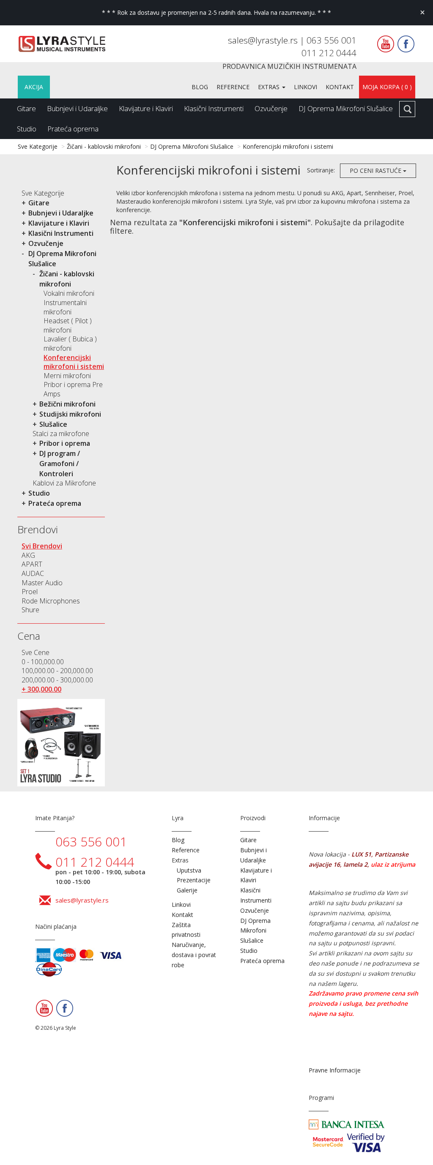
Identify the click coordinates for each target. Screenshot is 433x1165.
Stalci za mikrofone (61, 433)
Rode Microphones (51, 601)
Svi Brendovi (42, 546)
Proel (30, 591)
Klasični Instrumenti (214, 108)
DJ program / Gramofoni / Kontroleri (59, 463)
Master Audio (42, 582)
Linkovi (305, 87)
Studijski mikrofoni (70, 414)
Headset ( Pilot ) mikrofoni (68, 325)
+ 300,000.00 (41, 689)
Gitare (26, 108)
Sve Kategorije (38, 146)
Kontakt (340, 87)
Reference (232, 87)
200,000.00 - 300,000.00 (57, 680)
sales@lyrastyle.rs (264, 40)
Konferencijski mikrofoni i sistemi (288, 146)
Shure (30, 609)
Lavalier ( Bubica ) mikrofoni (70, 343)
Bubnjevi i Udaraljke (77, 108)
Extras (269, 87)
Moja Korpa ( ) (387, 87)
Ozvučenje (271, 108)
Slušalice (53, 424)
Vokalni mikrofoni (69, 293)
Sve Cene (35, 652)
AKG (28, 555)
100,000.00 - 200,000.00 (57, 670)
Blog (200, 87)
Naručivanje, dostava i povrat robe (194, 955)
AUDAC (33, 573)
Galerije (187, 890)
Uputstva (189, 870)
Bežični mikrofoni (67, 404)
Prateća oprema (73, 129)
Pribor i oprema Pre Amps (73, 389)
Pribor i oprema (64, 443)
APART (32, 564)
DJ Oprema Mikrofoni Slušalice (346, 108)
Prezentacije (194, 880)
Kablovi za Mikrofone (64, 483)
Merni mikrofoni (67, 375)
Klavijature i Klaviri (146, 108)
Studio (26, 129)
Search (407, 109)
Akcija (34, 87)
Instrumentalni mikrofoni (65, 307)
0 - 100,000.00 (43, 661)
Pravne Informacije (335, 1070)
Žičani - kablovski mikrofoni (104, 146)
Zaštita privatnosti (186, 930)
